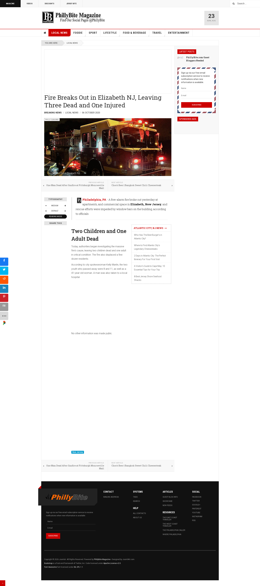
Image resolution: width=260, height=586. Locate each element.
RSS (193, 520)
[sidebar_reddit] (4, 280)
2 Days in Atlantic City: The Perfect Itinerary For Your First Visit (150, 257)
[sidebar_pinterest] (4, 298)
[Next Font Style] (65, 211)
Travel (157, 32)
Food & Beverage (134, 32)
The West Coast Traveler (170, 525)
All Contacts (139, 513)
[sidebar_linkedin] (4, 289)
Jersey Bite (71, 4)
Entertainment (178, 32)
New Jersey (77, 452)
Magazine (10, 4)
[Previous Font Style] (46, 211)
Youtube (196, 513)
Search (136, 501)
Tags (135, 497)
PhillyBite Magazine (102, 559)
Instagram (197, 516)
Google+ (196, 505)
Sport (93, 32)
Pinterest (196, 509)
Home (45, 32)
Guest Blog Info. (170, 497)
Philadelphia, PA (94, 199)
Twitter (196, 501)
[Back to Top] (2, 583)
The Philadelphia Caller (174, 530)
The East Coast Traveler (170, 519)
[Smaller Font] (46, 205)
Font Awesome (50, 567)
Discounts (49, 4)
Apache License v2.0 (112, 563)
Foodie (78, 32)
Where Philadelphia (172, 534)
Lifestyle (110, 32)
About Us (137, 518)
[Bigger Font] (65, 205)
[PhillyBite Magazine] (73, 17)
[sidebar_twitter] (4, 271)
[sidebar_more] (4, 316)
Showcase (167, 501)
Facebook (196, 497)
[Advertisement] (107, 70)
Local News (59, 32)
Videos (29, 4)
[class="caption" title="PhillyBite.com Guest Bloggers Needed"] (180, 57)
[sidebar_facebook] (4, 262)
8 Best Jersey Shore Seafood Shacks (147, 278)
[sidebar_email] (4, 307)
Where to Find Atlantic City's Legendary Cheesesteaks (147, 247)
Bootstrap (48, 563)
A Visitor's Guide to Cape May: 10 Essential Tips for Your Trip (149, 268)
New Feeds (167, 505)
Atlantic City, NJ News (149, 228)
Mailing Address (111, 497)
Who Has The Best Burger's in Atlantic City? (148, 237)
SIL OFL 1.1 (78, 567)
